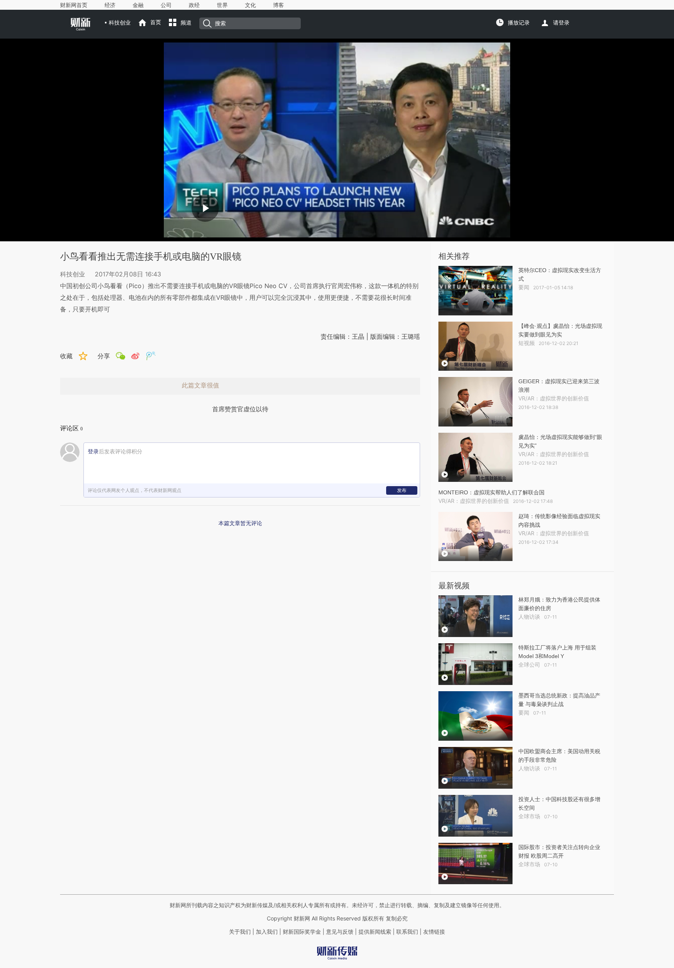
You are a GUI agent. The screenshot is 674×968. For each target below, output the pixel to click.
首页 (155, 22)
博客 (278, 5)
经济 (110, 5)
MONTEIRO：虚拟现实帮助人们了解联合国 (491, 492)
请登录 (561, 22)
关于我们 (240, 932)
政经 (194, 5)
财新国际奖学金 (301, 932)
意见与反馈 (339, 932)
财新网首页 (73, 5)
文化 (250, 5)
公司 (166, 5)
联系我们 (407, 932)
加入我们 (267, 932)
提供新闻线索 (374, 932)
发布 (401, 490)
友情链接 (434, 932)
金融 (138, 5)
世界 (222, 5)
